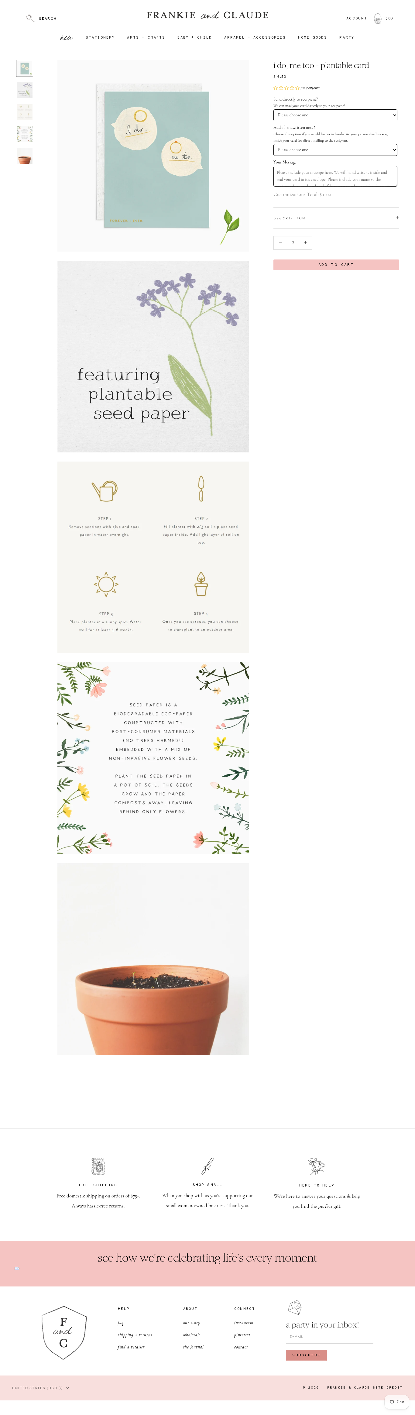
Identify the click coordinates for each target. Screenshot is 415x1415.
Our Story (192, 1322)
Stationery (100, 37)
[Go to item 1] (24, 68)
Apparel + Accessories (255, 37)
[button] (286, 88)
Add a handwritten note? (294, 127)
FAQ (121, 1322)
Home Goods (313, 37)
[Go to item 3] (24, 112)
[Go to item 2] (24, 90)
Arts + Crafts (146, 37)
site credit (388, 1387)
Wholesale (192, 1335)
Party (346, 37)
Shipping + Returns (135, 1335)
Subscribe (306, 1355)
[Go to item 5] (24, 155)
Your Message (285, 162)
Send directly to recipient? (295, 99)
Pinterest (242, 1335)
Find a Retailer (131, 1347)
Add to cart (336, 264)
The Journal (193, 1347)
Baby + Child (194, 37)
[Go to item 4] (24, 134)
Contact (241, 1347)
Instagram (243, 1322)
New (67, 37)
